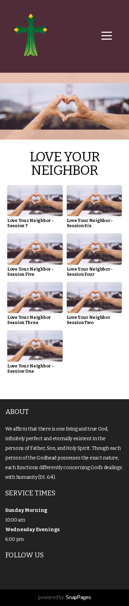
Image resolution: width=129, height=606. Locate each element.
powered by (64, 597)
